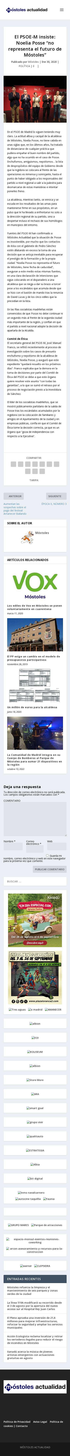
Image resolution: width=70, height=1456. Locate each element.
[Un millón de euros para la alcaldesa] (35, 685)
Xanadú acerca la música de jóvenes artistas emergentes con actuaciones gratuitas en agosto (30, 1355)
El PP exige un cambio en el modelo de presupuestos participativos (33, 658)
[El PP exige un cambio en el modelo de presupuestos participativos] (35, 635)
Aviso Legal (40, 1421)
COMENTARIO (12, 800)
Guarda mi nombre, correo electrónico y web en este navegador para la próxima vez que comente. (35, 858)
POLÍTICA (24, 66)
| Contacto (21, 1426)
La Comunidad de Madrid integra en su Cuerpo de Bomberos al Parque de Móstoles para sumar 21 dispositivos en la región (34, 759)
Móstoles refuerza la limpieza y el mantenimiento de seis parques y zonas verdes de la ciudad (32, 1290)
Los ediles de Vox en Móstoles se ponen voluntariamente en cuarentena (34, 607)
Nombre (9, 841)
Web (49, 841)
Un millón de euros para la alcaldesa (32, 707)
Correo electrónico (33, 842)
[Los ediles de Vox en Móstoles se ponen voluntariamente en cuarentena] (35, 584)
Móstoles (33, 61)
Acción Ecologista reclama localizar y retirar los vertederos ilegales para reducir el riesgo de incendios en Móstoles (35, 1339)
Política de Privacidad (17, 1421)
